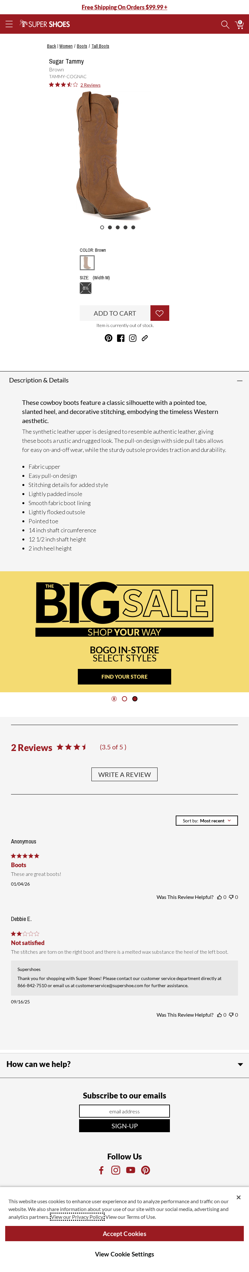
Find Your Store (124, 676)
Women (66, 46)
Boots (82, 46)
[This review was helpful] (219, 897)
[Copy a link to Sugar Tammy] (145, 338)
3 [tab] (118, 227)
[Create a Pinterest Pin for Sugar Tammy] (108, 338)
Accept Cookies (124, 1233)
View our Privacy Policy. (77, 1217)
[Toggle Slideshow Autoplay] (114, 698)
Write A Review (124, 774)
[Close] (238, 1197)
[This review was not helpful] (231, 897)
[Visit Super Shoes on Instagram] (133, 338)
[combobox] (207, 821)
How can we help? (38, 1064)
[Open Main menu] (9, 24)
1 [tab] (102, 227)
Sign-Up (125, 1126)
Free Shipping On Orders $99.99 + (124, 7)
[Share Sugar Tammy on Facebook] (121, 338)
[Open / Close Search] (225, 24)
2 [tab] (110, 227)
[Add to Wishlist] (159, 313)
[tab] (124, 699)
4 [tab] (125, 227)
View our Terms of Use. (130, 1217)
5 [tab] (133, 227)
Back (51, 46)
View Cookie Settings (124, 1254)
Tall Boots (100, 46)
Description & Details (39, 380)
